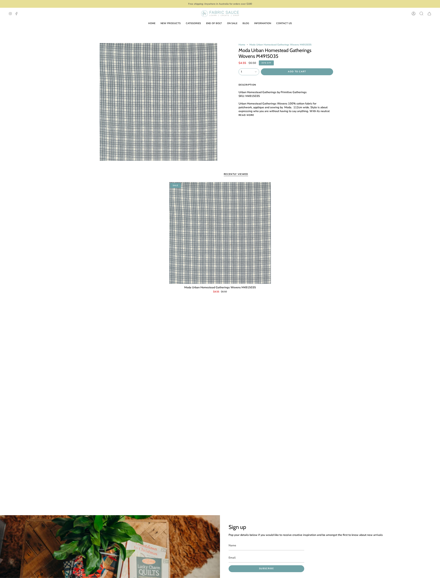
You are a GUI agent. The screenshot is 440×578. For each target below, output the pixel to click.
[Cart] (429, 13)
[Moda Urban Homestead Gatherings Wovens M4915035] (220, 233)
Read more (246, 115)
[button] (421, 13)
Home (242, 44)
